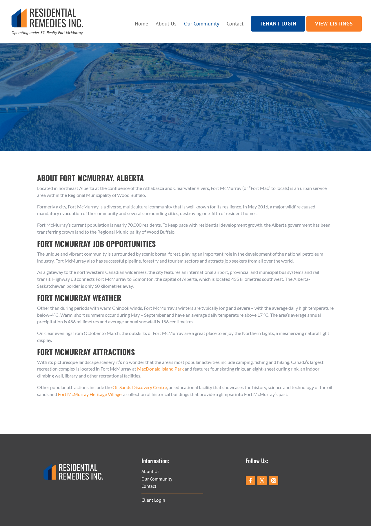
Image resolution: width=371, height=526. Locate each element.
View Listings (334, 24)
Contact (235, 24)
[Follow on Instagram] (273, 480)
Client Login (153, 500)
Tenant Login (278, 24)
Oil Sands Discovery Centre (139, 387)
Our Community (201, 24)
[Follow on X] (262, 480)
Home (141, 24)
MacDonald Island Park (160, 368)
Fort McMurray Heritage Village (89, 394)
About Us (166, 24)
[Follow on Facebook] (250, 480)
